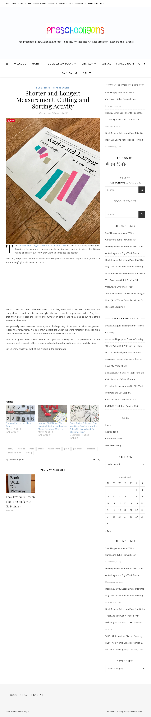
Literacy (52, 3)
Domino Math (132, 406)
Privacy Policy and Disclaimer (130, 711)
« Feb (108, 530)
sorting (29, 453)
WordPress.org (113, 445)
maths (41, 449)
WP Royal (24, 711)
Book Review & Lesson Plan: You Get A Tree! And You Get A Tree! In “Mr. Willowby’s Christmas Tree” (83, 427)
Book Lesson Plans (36, 3)
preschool (91, 449)
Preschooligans (16, 459)
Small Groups (76, 3)
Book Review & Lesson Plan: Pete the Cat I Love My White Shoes (124, 359)
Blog (39, 88)
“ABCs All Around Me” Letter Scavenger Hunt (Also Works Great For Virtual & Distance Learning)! (125, 300)
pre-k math (77, 449)
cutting (10, 449)
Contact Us (92, 3)
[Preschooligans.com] (75, 30)
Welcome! (11, 3)
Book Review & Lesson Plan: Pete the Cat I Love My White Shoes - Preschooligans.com (124, 379)
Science (63, 3)
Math (20, 3)
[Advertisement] (53, 287)
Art (102, 3)
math (31, 449)
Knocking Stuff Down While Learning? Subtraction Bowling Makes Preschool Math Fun (52, 426)
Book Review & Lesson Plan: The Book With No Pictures (20, 501)
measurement (54, 449)
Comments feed (113, 438)
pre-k (66, 449)
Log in (108, 424)
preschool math (14, 453)
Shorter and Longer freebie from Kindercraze (42, 245)
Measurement (60, 88)
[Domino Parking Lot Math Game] (20, 413)
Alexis (108, 339)
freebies (21, 449)
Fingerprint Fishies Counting (129, 339)
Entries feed (111, 431)
